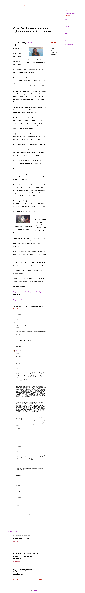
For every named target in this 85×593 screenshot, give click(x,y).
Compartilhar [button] (53, 42)
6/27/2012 (17, 360)
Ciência (37, 5)
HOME (14, 5)
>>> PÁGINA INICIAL (13, 585)
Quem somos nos (68, 47)
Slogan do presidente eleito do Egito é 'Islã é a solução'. (28, 292)
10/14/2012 (17, 482)
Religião (24, 5)
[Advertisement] (35, 14)
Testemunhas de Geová (69, 40)
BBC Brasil (31, 43)
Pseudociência (47, 5)
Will (16, 322)
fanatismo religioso (54, 52)
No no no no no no (21, 538)
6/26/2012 (17, 319)
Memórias (54, 5)
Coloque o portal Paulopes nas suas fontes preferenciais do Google (71, 10)
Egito (52, 50)
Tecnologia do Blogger (36, 590)
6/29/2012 (17, 471)
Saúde (42, 5)
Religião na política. (18, 300)
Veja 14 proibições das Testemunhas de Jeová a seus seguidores (25, 571)
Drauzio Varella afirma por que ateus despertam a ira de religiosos (26, 556)
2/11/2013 (17, 505)
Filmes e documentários (69, 44)
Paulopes (16, 3)
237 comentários (22, 563)
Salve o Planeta (67, 26)
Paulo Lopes (17, 350)
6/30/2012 (17, 476)
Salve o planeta (30, 5)
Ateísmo (19, 5)
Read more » (41, 544)
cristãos (52, 48)
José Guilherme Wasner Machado (20, 371)
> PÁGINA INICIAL (12, 532)
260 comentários (22, 544)
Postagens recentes (70, 13)
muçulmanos (53, 54)
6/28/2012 (17, 425)
